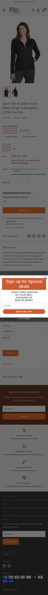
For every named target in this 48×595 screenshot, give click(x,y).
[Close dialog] (45, 278)
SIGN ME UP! (24, 311)
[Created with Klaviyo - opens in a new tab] (24, 318)
